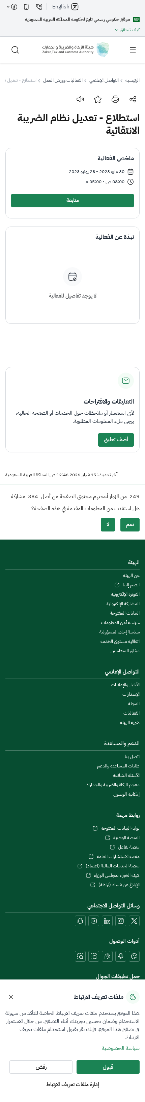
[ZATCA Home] (75, 50)
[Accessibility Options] (12, 6)
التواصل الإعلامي (104, 80)
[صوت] (80, 99)
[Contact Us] (39, 6)
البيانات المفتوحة (125, 613)
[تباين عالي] (134, 956)
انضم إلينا (131, 585)
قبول (108, 1067)
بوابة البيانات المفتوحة (120, 828)
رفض (41, 1067)
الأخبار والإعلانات (125, 685)
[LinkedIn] (107, 921)
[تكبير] (80, 956)
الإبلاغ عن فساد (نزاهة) (119, 885)
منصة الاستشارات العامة (118, 856)
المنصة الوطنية (126, 837)
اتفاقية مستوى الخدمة (120, 641)
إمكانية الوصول (126, 794)
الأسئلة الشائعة (126, 775)
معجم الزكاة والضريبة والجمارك (113, 785)
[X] (134, 921)
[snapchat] (80, 921)
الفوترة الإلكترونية (125, 594)
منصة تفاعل (129, 847)
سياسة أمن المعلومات (120, 622)
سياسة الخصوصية (121, 1048)
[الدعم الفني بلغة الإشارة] (107, 956)
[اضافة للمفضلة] (98, 99)
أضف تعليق (116, 440)
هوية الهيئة (130, 722)
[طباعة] (115, 99)
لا (108, 524)
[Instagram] (120, 921)
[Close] (10, 997)
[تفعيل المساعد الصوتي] (120, 956)
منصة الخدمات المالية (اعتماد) (113, 866)
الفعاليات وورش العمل (63, 80)
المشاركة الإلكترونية (123, 603)
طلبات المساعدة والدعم (118, 766)
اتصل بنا (132, 756)
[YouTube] (93, 921)
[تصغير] (93, 956)
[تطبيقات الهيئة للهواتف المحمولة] (26, 6)
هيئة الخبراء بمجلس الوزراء (117, 875)
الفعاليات (131, 713)
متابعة (72, 200)
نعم (130, 524)
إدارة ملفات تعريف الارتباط (72, 1084)
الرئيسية (132, 80)
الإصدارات (131, 694)
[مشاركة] (133, 99)
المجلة (134, 703)
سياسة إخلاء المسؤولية (119, 632)
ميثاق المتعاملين (125, 651)
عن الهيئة (131, 575)
